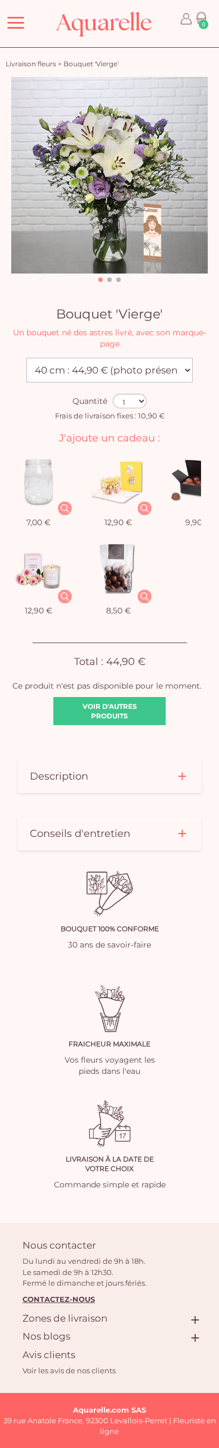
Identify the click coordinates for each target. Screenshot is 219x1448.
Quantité (89, 401)
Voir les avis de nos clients (69, 1370)
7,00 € (38, 522)
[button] (100, 279)
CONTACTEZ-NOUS (58, 1299)
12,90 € (118, 522)
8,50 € (118, 610)
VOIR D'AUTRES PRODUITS (110, 711)
